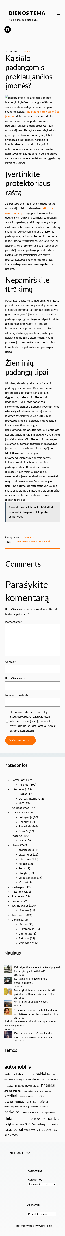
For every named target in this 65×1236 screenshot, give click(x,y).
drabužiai (8, 1085)
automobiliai (18, 1066)
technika (8, 1130)
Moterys (17, 835)
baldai (41, 1074)
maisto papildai (11, 1106)
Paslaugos (18, 887)
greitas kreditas (12, 1090)
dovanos (53, 1079)
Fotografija (25, 817)
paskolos (12, 1111)
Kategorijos (35, 1179)
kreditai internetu (26, 1096)
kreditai (10, 1096)
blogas (51, 1074)
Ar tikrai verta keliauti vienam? (31, 1001)
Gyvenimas (18, 779)
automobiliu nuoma (19, 1074)
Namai (16, 845)
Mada (22, 840)
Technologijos (20, 905)
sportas (54, 1124)
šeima (56, 1130)
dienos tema (39, 1079)
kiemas (23, 863)
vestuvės (29, 1129)
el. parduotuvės (23, 1085)
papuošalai (33, 1106)
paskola (44, 1106)
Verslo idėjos (26, 942)
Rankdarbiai (26, 826)
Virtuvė (23, 882)
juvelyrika (38, 1091)
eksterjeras (25, 854)
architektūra (26, 849)
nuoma (23, 1106)
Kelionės (24, 821)
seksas (20, 1124)
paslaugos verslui (47, 1112)
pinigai (9, 1118)
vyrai (49, 1129)
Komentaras (13, 621)
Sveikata (17, 901)
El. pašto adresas (16, 678)
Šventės (23, 831)
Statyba (23, 873)
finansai (48, 1084)
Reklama (24, 938)
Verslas (16, 919)
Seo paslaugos (39, 1124)
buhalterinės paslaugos (14, 1079)
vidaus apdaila (27, 877)
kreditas (39, 1096)
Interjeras (25, 859)
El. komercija (26, 928)
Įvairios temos (20, 807)
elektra (36, 1086)
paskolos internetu (29, 1112)
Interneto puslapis (16, 695)
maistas (43, 1101)
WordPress (45, 1225)
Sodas (22, 868)
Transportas (19, 915)
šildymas (11, 1135)
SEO (21, 803)
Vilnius (41, 1129)
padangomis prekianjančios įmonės (33, 541)
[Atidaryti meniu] (58, 16)
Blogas (23, 793)
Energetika (25, 933)
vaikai (18, 1129)
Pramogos (18, 896)
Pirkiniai (24, 784)
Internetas (18, 789)
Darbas (23, 924)
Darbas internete (29, 798)
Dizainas (24, 910)
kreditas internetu (14, 1101)
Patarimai (29, 536)
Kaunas (47, 1091)
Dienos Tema (27, 13)
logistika (31, 1101)
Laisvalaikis (19, 812)
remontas (50, 1118)
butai (28, 1079)
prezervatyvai (22, 1119)
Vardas (10, 661)
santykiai (9, 1124)
